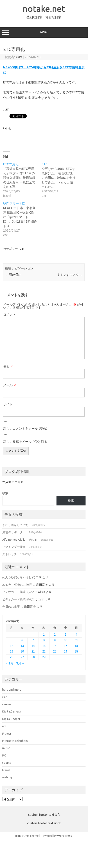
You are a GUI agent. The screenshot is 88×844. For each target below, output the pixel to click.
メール (9, 385)
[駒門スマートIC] (22, 219)
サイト (8, 404)
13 (22, 646)
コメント (11, 314)
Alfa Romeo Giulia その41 (19, 539)
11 (76, 640)
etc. (4, 726)
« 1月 (10, 663)
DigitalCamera (11, 711)
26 (11, 657)
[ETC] (61, 180)
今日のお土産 (11, 606)
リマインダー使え (14, 546)
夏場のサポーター (14, 532)
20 (22, 651)
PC (4, 755)
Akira (19, 57)
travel (6, 770)
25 (76, 651)
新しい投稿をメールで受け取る (25, 441)
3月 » (20, 663)
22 (43, 651)
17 (65, 646)
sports (6, 762)
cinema (6, 704)
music (6, 747)
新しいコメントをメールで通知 (25, 428)
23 (54, 651)
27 (22, 657)
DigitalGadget (11, 718)
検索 (5, 493)
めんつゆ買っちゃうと (17, 577)
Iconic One (22, 835)
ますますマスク (70, 275)
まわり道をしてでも (15, 524)
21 (33, 651)
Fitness (6, 733)
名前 (8, 366)
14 (33, 646)
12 (11, 646)
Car (22, 248)
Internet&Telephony (15, 740)
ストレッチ (9, 554)
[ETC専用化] (22, 180)
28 (33, 657)
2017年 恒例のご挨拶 (17, 584)
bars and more (11, 689)
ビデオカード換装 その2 (18, 591)
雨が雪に (13, 275)
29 (43, 657)
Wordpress (64, 835)
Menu (43, 32)
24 (65, 651)
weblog (7, 777)
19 (11, 651)
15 (43, 646)
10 (65, 640)
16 (54, 646)
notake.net (44, 8)
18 (76, 646)
